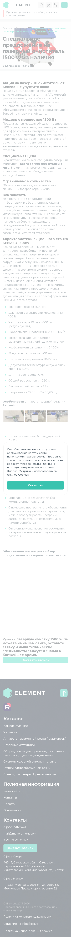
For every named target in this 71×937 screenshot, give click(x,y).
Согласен (35, 485)
